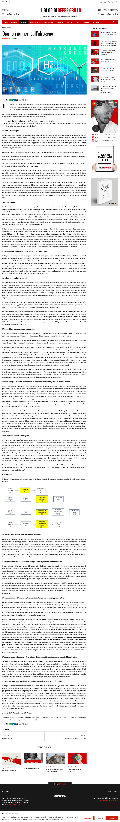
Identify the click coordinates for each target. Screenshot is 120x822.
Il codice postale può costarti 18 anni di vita (108, 69)
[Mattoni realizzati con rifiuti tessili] (95, 61)
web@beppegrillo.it (12, 14)
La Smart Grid (7, 738)
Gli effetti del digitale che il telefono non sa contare (107, 79)
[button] (4, 2)
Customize (87, 818)
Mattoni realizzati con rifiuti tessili (108, 60)
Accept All (112, 818)
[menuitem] (6, 22)
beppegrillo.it (6, 38)
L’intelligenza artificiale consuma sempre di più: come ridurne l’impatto (108, 43)
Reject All (100, 818)
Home (4, 27)
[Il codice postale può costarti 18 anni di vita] (95, 70)
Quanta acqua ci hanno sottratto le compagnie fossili (108, 34)
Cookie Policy (59, 819)
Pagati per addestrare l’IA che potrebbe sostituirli (107, 52)
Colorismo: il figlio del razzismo (75, 738)
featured (7, 729)
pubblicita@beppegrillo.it (109, 14)
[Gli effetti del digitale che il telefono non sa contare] (95, 79)
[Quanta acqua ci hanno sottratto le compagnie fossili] (95, 34)
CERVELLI (9, 27)
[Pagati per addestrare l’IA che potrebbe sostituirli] (95, 52)
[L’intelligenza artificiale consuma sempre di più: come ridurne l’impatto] (95, 43)
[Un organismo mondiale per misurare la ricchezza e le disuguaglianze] (95, 88)
